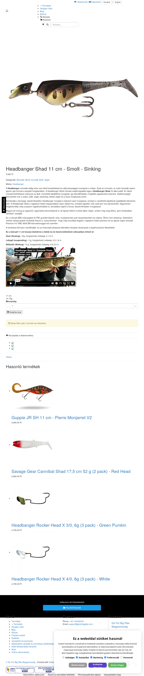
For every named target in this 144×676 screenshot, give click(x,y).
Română (107, 2)
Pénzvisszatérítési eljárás (89, 674)
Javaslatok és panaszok (22, 640)
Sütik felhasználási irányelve (24, 646)
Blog (42, 11)
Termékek (46, 5)
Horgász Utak (46, 8)
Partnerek (128, 657)
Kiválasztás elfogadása (97, 665)
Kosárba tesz (15, 312)
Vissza (9, 356)
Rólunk (43, 14)
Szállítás (15, 638)
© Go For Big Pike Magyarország (20, 662)
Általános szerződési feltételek (61, 674)
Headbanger (18, 184)
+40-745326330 (77, 621)
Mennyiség (11, 301)
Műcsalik (20, 179)
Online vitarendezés (20, 652)
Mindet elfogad (117, 665)
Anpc (14, 649)
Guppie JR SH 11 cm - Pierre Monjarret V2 (52, 417)
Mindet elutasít (77, 665)
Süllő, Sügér (44, 179)
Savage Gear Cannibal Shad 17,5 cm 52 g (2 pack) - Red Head (71, 471)
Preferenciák (113, 657)
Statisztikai (84, 657)
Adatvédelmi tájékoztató (33, 674)
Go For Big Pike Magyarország (121, 624)
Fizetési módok (18, 635)
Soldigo (52, 662)
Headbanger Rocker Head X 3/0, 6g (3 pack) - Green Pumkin (69, 525)
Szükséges (70, 657)
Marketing (98, 657)
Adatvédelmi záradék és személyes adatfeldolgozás (35, 643)
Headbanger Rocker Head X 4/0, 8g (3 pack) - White (61, 579)
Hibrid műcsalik (31, 179)
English (118, 2)
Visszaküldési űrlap (112, 674)
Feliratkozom (73, 607)
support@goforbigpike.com (81, 624)
